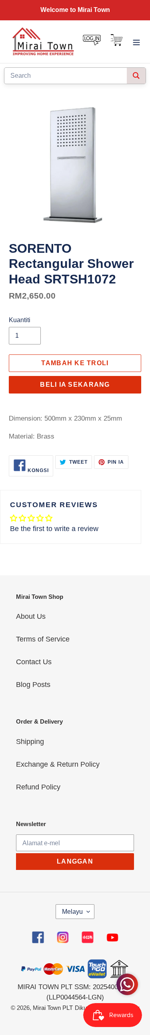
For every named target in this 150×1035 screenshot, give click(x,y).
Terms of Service (43, 639)
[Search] (136, 76)
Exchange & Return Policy (58, 764)
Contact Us (34, 662)
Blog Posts (33, 685)
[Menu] (136, 41)
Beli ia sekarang (75, 384)
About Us (31, 616)
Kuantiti (19, 320)
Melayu (72, 911)
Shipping (30, 742)
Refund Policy (38, 787)
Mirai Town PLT (53, 1007)
